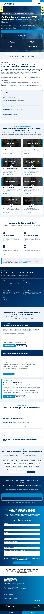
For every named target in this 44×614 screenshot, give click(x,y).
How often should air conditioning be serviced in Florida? (16, 426)
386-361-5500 (14, 114)
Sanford (30, 466)
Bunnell (14, 466)
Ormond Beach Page (21, 345)
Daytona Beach (14, 460)
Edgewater (31, 463)
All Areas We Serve (31, 471)
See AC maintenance (23, 262)
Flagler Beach (7, 466)
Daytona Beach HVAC (8, 374)
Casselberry (19, 469)
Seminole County (13, 471)
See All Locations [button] (37, 600)
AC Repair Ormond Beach (9, 345)
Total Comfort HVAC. (33, 607)
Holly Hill (39, 460)
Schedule (33, 612)
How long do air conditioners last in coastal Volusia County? (17, 422)
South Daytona (7, 463)
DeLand (19, 466)
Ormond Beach (6, 460)
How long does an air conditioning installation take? (15, 430)
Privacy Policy (6, 598)
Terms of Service (13, 598)
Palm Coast (38, 463)
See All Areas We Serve (9, 396)
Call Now (11, 612)
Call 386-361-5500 (22, 35)
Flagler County (35, 469)
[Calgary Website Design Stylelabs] (10, 606)
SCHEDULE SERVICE (36, 1)
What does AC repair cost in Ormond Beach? (13, 418)
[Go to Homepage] (9, 4)
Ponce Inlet (15, 463)
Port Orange (33, 460)
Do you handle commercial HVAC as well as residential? (15, 435)
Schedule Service (22, 31)
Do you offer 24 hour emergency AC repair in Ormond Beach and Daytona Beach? (20, 413)
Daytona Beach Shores (24, 460)
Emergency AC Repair (19, 374)
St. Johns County (22, 471)
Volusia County (27, 469)
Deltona (25, 466)
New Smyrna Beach (22, 463)
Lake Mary (37, 466)
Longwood (8, 469)
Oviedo (13, 469)
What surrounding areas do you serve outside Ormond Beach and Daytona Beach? (20, 440)
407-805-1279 (16, 117)
